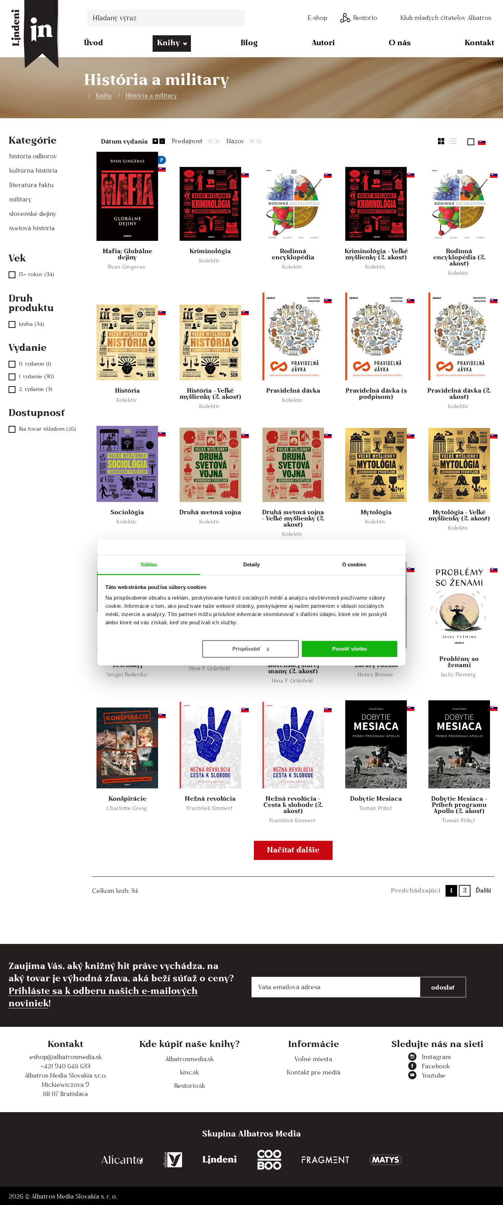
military (20, 199)
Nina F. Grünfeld (209, 668)
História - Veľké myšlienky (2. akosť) (210, 393)
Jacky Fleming (458, 674)
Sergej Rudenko (126, 674)
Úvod (93, 42)
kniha (31, 324)
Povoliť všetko (349, 648)
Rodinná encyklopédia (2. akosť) (459, 257)
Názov (235, 141)
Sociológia (127, 512)
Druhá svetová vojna (210, 512)
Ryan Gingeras (126, 266)
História (127, 390)
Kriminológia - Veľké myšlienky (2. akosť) (376, 254)
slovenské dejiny (32, 213)
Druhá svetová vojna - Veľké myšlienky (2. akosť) (293, 518)
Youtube (434, 1075)
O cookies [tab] (354, 564)
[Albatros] (173, 1160)
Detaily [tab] (251, 564)
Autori (323, 42)
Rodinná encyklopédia (293, 254)
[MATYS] (385, 1160)
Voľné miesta (313, 1058)
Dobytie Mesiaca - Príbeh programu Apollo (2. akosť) (459, 804)
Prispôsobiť (246, 648)
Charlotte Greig (126, 808)
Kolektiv (209, 260)
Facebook (436, 1066)
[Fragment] (325, 1160)
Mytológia (376, 512)
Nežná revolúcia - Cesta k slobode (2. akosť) (293, 804)
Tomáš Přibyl (375, 808)
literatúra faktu (31, 184)
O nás (400, 42)
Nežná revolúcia (210, 798)
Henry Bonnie (375, 674)
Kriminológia (210, 251)
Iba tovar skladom (47, 429)
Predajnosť (187, 141)
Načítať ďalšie (293, 849)
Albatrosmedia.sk (189, 1058)
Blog (249, 42)
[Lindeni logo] (219, 1160)
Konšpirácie (127, 798)
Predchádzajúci (415, 890)
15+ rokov (36, 274)
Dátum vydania (124, 141)
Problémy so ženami (459, 661)
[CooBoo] (269, 1160)
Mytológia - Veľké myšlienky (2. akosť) (459, 515)
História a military (151, 95)
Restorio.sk (189, 1085)
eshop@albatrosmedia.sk (65, 1056)
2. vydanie (35, 389)
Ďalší (483, 890)
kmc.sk (189, 1072)
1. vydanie (36, 376)
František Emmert (209, 808)
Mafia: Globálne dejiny (127, 254)
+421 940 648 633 (65, 1066)
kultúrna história (33, 170)
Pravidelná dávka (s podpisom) (376, 393)
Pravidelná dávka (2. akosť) (459, 393)
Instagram (436, 1056)
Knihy (168, 42)
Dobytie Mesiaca (376, 798)
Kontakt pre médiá (313, 1072)
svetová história (32, 228)
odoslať (443, 987)
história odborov (33, 156)
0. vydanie (35, 363)
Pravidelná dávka (293, 390)
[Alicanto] (122, 1160)
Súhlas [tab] (149, 564)
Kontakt (479, 42)
